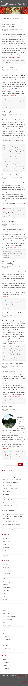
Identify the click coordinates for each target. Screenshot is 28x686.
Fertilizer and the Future (14, 524)
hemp (22, 166)
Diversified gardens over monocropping (11, 263)
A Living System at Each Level (10, 505)
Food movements (7, 154)
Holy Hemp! (6, 112)
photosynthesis (10, 168)
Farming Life (6, 494)
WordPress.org (6, 668)
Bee (11, 213)
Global (18, 166)
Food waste (15, 154)
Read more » (17, 57)
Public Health (12, 103)
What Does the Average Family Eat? (12, 479)
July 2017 (5, 550)
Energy (18, 152)
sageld (5, 266)
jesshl (4, 70)
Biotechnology (6, 150)
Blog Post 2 (5, 497)
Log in (4, 659)
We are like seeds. (13, 530)
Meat (22, 60)
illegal (4, 168)
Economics (13, 101)
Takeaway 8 (6, 257)
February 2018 (6, 541)
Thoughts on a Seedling (8, 474)
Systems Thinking (11, 164)
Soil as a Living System (10, 221)
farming (15, 166)
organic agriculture (12, 215)
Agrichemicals (7, 60)
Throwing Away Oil (12, 521)
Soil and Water (16, 255)
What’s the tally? (8, 67)
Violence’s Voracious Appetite (10, 477)
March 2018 (6, 538)
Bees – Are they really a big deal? (14, 175)
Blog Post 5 (12, 456)
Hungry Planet (15, 156)
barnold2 (5, 315)
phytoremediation (18, 168)
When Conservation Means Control (11, 503)
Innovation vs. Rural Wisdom (12, 313)
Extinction (14, 213)
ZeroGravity (22, 675)
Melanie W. (6, 224)
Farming (18, 60)
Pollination (5, 217)
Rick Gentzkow (7, 409)
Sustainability (14, 458)
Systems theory (13, 105)
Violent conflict (6, 648)
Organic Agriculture (14, 160)
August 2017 (6, 547)
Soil (17, 162)
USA (13, 170)
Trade (9, 107)
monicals (5, 29)
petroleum (11, 359)
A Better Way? (7, 407)
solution (5, 170)
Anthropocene (15, 99)
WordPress (23, 682)
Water (8, 166)
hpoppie (5, 177)
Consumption (6, 101)
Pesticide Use (21, 215)
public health (17, 359)
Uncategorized (6, 62)
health (8, 458)
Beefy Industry (6, 491)
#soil (15, 355)
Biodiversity (13, 147)
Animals (14, 60)
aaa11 (4, 114)
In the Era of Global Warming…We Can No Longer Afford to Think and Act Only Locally (13, 516)
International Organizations (9, 158)
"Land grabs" (7, 146)
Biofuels (19, 147)
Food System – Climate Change (10, 488)
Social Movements (11, 162)
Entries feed (6, 662)
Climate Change (21, 150)
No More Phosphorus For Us (12, 364)
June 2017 (5, 553)
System (9, 170)
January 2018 (6, 544)
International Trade (7, 619)
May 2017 (5, 556)
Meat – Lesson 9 (7, 485)
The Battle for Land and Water (10, 482)
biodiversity (20, 355)
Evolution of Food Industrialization (8, 26)
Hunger (10, 156)
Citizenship (13, 150)
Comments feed (7, 665)
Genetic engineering (8, 608)
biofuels (5, 357)
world (15, 170)
